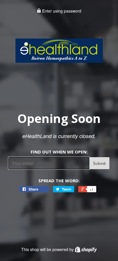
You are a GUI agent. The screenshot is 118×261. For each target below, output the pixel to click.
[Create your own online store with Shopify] (86, 249)
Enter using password (61, 11)
